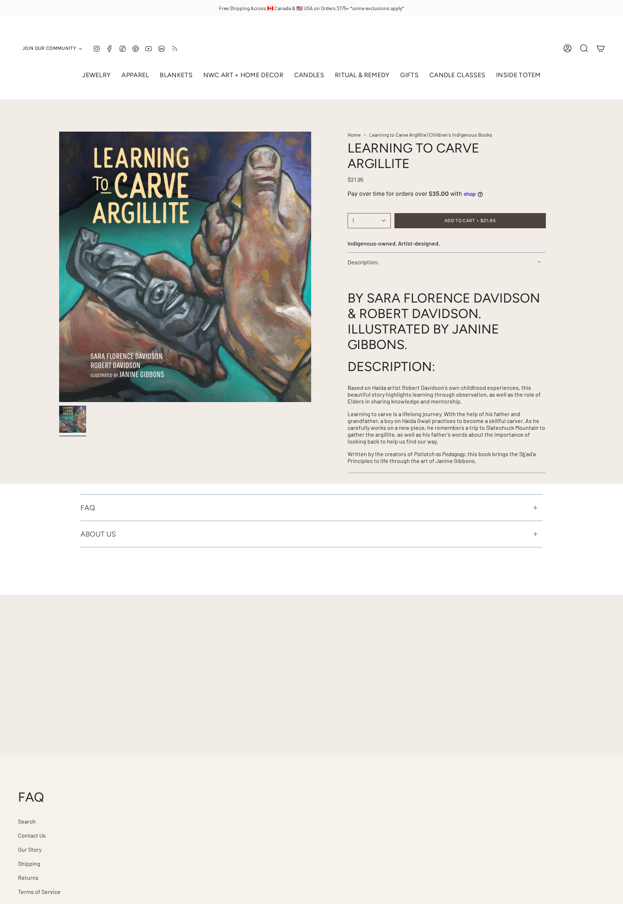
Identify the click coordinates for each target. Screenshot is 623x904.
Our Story (29, 849)
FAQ (87, 507)
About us (98, 534)
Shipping (29, 863)
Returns (28, 877)
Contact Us (32, 835)
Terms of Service (39, 891)
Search (27, 821)
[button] (96, 75)
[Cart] (600, 48)
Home (354, 135)
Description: (363, 262)
